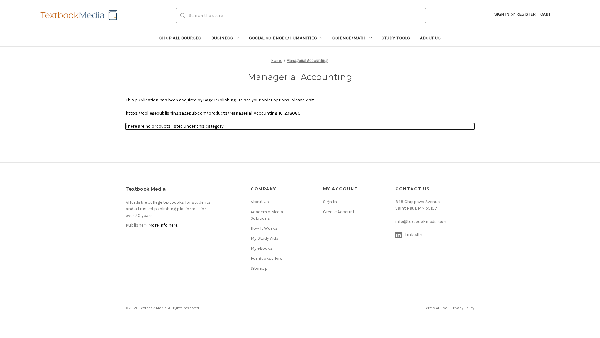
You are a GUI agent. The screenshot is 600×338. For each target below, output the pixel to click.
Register (526, 14)
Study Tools (396, 38)
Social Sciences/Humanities (283, 38)
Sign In (330, 201)
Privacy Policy (462, 308)
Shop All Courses (180, 38)
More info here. (163, 225)
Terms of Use (435, 308)
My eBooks (261, 248)
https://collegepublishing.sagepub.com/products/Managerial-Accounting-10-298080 (213, 113)
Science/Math (349, 38)
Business (222, 38)
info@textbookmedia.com (421, 221)
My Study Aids (264, 238)
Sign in (501, 14)
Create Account (339, 211)
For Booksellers (266, 258)
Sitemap (259, 268)
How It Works (264, 228)
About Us (430, 38)
